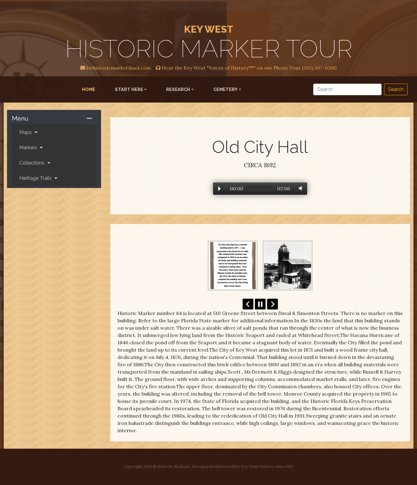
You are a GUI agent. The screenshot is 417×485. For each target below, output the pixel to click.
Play (219, 188)
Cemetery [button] (225, 89)
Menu (20, 118)
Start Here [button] (129, 89)
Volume (299, 188)
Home (90, 89)
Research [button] (178, 89)
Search (396, 89)
